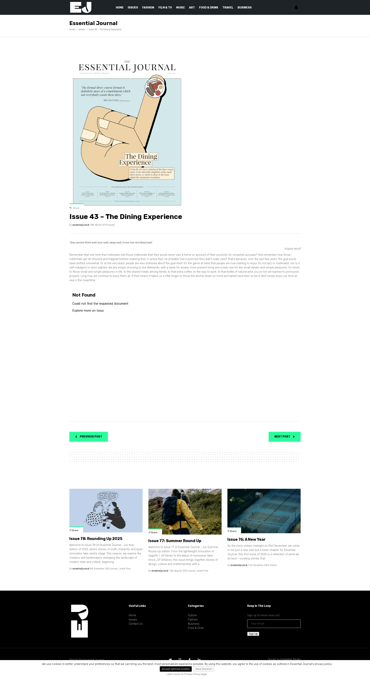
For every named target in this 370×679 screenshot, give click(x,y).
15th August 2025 (178, 570)
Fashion (193, 619)
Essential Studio (291, 659)
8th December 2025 (100, 568)
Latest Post (125, 568)
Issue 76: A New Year (246, 539)
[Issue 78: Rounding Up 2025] (106, 510)
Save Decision (203, 668)
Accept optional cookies (176, 668)
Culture (192, 615)
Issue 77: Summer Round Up (174, 540)
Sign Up (253, 633)
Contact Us (136, 623)
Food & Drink (196, 628)
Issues (81, 29)
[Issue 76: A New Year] (264, 511)
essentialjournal (80, 224)
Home (72, 29)
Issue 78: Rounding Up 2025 (95, 538)
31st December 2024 (258, 565)
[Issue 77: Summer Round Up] (185, 512)
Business (193, 623)
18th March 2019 (98, 224)
